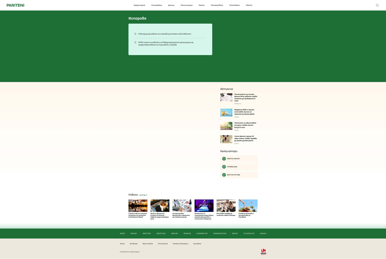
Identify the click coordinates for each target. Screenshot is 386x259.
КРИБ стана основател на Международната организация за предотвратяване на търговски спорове (165, 43)
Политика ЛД (163, 244)
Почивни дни (232, 167)
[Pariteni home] (15, 5)
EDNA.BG (133, 233)
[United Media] (263, 252)
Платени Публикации (180, 244)
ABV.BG (122, 233)
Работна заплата (233, 159)
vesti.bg (142, 195)
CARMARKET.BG (201, 233)
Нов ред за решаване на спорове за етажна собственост (164, 34)
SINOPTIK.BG (160, 233)
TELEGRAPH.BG (248, 233)
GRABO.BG (187, 233)
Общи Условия (148, 244)
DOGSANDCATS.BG (219, 233)
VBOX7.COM (147, 233)
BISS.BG (235, 233)
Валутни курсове (233, 175)
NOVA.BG (263, 233)
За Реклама (134, 244)
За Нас (122, 244)
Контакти (197, 244)
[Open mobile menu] (377, 5)
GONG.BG (174, 233)
